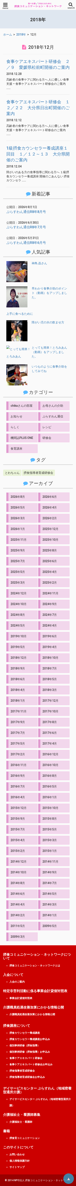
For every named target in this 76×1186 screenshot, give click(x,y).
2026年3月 (18, 518)
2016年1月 (49, 797)
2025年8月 (49, 550)
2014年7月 (49, 883)
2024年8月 (18, 614)
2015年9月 (18, 818)
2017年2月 (18, 754)
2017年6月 (49, 732)
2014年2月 (18, 915)
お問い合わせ (17, 1154)
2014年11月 (50, 861)
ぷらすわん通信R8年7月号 (26, 227)
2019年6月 (49, 636)
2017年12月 (50, 700)
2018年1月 (18, 700)
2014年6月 (18, 893)
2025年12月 (50, 529)
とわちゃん (12, 472)
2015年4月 (18, 840)
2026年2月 (49, 518)
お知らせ (16, 416)
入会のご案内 (17, 981)
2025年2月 (49, 582)
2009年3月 (18, 936)
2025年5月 (18, 572)
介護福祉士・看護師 (21, 1121)
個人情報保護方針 (20, 1160)
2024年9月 (49, 604)
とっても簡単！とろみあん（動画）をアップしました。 (49, 352)
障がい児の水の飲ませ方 (48, 322)
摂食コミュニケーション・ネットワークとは (35, 965)
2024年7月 (49, 614)
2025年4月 (49, 572)
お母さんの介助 (52, 405)
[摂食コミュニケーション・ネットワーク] (38, 5)
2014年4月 (18, 904)
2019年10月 (19, 636)
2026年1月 (18, 529)
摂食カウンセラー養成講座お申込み (30, 1039)
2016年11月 (19, 765)
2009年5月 (49, 926)
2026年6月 (49, 496)
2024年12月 (19, 593)
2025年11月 (19, 539)
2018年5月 (49, 679)
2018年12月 (19, 657)
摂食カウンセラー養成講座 (25, 1032)
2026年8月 (18, 496)
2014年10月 (19, 872)
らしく (15, 427)
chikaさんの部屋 (22, 405)
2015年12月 (19, 808)
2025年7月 (18, 561)
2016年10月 (50, 765)
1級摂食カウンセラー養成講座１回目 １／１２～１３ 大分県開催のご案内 (38, 154)
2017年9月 (18, 722)
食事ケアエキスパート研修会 (26, 1058)
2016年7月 (18, 786)
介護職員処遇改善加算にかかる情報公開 (32, 1014)
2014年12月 (19, 861)
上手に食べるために (19, 313)
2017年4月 (49, 743)
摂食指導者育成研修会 (38, 472)
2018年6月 (18, 679)
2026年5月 (18, 507)
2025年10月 (50, 539)
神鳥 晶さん (39, 263)
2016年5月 (49, 786)
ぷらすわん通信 (52, 416)
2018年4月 (18, 690)
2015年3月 (49, 840)
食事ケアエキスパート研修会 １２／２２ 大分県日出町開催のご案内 (38, 107)
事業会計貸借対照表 (21, 998)
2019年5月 (18, 647)
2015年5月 (49, 829)
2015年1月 (49, 851)
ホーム (7, 34)
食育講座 (16, 448)
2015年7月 (18, 829)
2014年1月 (49, 915)
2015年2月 (18, 851)
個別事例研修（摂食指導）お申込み (30, 1051)
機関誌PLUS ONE (22, 438)
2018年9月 (18, 668)
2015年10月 (50, 808)
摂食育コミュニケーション (25, 1138)
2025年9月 (18, 550)
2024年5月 (18, 625)
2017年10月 (50, 711)
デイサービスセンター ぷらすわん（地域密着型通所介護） (40, 1102)
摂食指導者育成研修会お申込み (27, 1077)
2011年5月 (18, 926)
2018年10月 (50, 657)
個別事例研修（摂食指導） (25, 1045)
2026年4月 (49, 507)
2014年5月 (49, 893)
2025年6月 (49, 561)
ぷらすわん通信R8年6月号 (26, 243)
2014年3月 (49, 904)
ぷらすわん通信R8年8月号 (26, 212)
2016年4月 (18, 797)
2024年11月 (50, 593)
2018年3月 (49, 690)
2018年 (21, 34)
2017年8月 (49, 722)
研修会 (46, 438)
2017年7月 (18, 732)
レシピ (46, 427)
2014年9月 (49, 872)
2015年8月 (49, 818)
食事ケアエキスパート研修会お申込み (31, 1064)
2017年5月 (18, 743)
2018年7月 (49, 668)
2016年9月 (18, 775)
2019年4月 (49, 647)
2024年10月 (19, 604)
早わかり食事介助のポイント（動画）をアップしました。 (49, 293)
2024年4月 (49, 625)
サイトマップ (17, 1167)
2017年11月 (19, 711)
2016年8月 (49, 775)
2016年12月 (50, 754)
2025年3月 (18, 582)
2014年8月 (18, 883)
